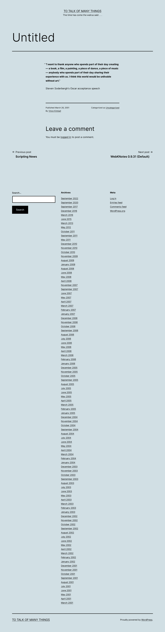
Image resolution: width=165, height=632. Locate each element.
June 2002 (66, 541)
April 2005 (66, 400)
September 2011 (69, 235)
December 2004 (69, 417)
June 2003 (66, 491)
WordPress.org (117, 211)
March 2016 (67, 215)
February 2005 (68, 409)
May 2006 (66, 347)
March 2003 (67, 504)
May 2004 (66, 446)
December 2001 (69, 565)
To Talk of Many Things (82, 11)
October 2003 (68, 475)
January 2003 (68, 512)
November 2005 (69, 371)
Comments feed (118, 206)
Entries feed (116, 202)
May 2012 (66, 227)
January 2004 (68, 462)
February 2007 (68, 310)
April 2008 (66, 281)
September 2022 (69, 198)
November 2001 (69, 570)
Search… (16, 193)
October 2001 (68, 574)
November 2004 (69, 421)
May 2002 (66, 545)
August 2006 (67, 334)
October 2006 (68, 326)
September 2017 (69, 206)
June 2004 (66, 442)
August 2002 (67, 532)
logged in (66, 137)
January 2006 (68, 363)
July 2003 (66, 487)
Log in (113, 198)
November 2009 (69, 256)
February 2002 (68, 557)
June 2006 (66, 343)
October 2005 (68, 376)
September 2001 (69, 578)
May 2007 (66, 297)
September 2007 (69, 289)
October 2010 (68, 252)
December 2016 (69, 211)
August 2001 (67, 582)
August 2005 (67, 384)
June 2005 (66, 392)
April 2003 (66, 499)
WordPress (146, 619)
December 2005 (69, 367)
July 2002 (66, 536)
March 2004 (67, 454)
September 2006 (69, 330)
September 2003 (69, 479)
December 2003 (69, 466)
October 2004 (68, 425)
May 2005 (66, 396)
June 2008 (66, 272)
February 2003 (68, 508)
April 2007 (66, 301)
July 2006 (66, 338)
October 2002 (68, 524)
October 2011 (68, 231)
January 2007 (68, 314)
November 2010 (69, 248)
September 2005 (69, 380)
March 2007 (67, 305)
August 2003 (67, 483)
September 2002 (69, 528)
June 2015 (66, 219)
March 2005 (67, 404)
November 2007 (69, 285)
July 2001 (66, 586)
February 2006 (68, 359)
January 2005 (68, 413)
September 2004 (69, 429)
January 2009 (68, 264)
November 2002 (69, 520)
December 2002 (69, 516)
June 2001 (66, 590)
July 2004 (66, 437)
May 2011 (66, 239)
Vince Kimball (55, 111)
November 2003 (69, 470)
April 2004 (66, 450)
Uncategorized (112, 107)
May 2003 (66, 495)
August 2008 (67, 268)
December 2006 (69, 318)
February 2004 (68, 458)
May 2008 (66, 277)
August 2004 (67, 433)
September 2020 (69, 202)
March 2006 (67, 355)
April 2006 (66, 351)
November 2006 (69, 322)
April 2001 (66, 598)
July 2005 (66, 388)
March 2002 (67, 553)
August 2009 (67, 260)
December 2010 (69, 244)
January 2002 (68, 561)
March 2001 (67, 602)
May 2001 (66, 594)
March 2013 (67, 223)
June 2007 (66, 293)
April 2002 (66, 549)
